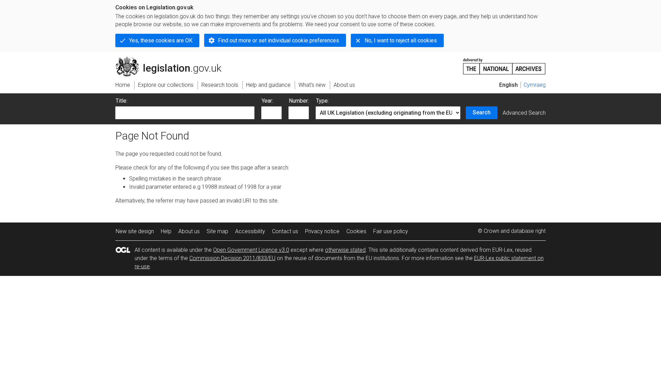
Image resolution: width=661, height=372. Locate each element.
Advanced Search (524, 113)
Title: (121, 100)
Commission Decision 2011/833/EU (232, 258)
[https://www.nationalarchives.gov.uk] (504, 63)
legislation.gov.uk (172, 59)
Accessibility (250, 231)
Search (482, 112)
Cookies (356, 231)
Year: (267, 100)
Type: (322, 100)
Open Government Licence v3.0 (251, 250)
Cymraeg (535, 85)
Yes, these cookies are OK (160, 40)
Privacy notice (322, 231)
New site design (135, 231)
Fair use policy (390, 231)
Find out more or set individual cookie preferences (278, 40)
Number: (299, 100)
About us (189, 231)
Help (166, 231)
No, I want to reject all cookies (401, 40)
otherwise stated (345, 250)
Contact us (285, 231)
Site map (217, 231)
